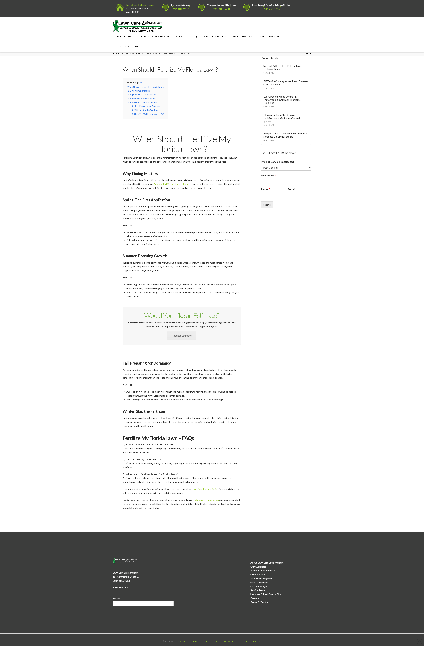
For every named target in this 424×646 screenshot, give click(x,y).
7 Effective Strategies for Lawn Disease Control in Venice (285, 83)
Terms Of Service (259, 602)
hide (140, 82)
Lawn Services (257, 574)
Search (116, 598)
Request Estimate (182, 335)
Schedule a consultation (206, 500)
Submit (267, 204)
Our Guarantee (258, 566)
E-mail (291, 189)
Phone (265, 189)
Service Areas (257, 590)
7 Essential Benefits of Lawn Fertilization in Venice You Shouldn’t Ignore (282, 118)
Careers (254, 598)
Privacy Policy (213, 641)
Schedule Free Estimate (262, 570)
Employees (256, 641)
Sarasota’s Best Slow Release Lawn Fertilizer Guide (282, 67)
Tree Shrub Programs (261, 578)
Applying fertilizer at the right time (171, 184)
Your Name (268, 175)
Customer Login (258, 586)
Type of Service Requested (277, 161)
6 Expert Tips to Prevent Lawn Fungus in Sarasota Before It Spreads (285, 135)
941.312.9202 (181, 8)
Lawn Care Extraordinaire (140, 4)
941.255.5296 (272, 8)
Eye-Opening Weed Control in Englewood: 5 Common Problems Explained (282, 99)
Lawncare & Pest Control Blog (266, 594)
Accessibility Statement (236, 641)
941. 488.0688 (221, 8)
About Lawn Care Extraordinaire (267, 562)
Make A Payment (259, 582)
